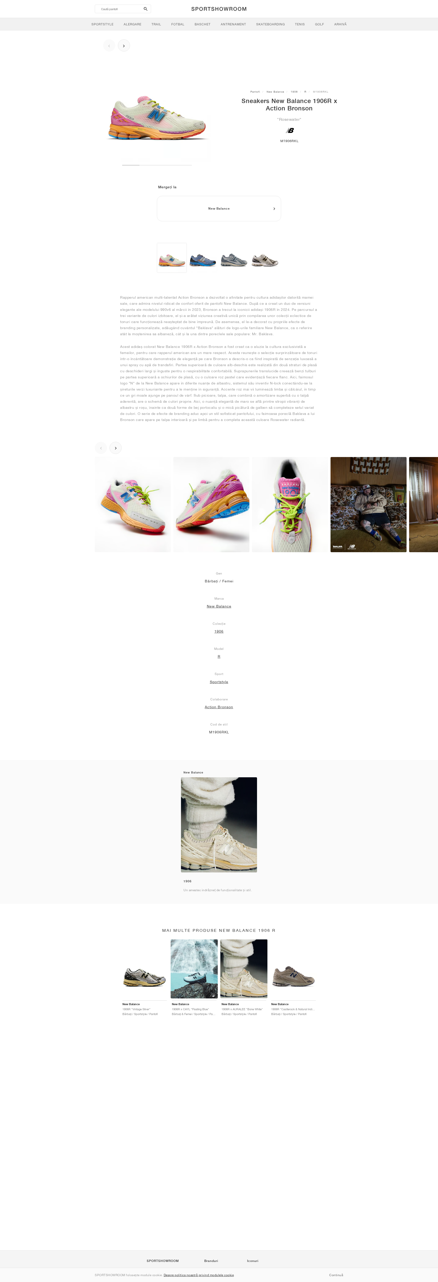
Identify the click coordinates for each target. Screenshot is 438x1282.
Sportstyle (219, 682)
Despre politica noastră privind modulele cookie (199, 1275)
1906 (294, 91)
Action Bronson (219, 707)
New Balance (275, 91)
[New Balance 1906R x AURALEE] (234, 258)
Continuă (336, 1275)
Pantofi (255, 91)
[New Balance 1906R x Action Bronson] (172, 258)
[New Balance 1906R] (265, 258)
